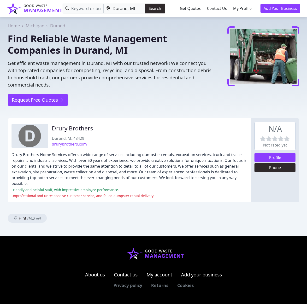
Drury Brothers (72, 128)
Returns (159, 285)
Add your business (201, 274)
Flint (29, 218)
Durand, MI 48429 (68, 138)
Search (155, 8)
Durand (57, 26)
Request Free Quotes (35, 100)
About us (95, 274)
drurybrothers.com (69, 144)
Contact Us (217, 8)
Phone (275, 167)
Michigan (35, 26)
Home (14, 26)
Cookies (185, 285)
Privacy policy (127, 285)
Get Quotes (190, 8)
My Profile (242, 8)
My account (159, 274)
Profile (275, 157)
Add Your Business (280, 8)
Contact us (126, 274)
